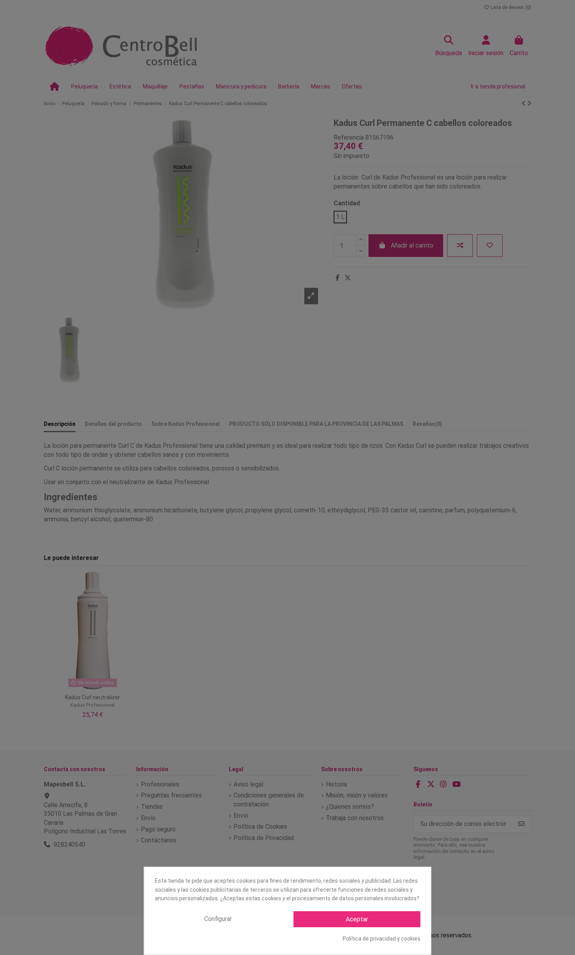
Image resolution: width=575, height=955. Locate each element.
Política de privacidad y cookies (381, 938)
